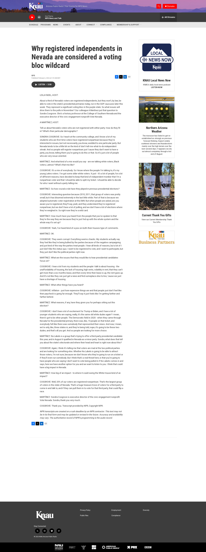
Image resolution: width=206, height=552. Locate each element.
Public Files (84, 515)
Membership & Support (128, 25)
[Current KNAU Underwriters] (156, 237)
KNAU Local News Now (156, 80)
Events (66, 25)
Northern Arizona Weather (156, 129)
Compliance (106, 25)
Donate (171, 6)
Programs (46, 25)
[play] (32, 17)
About (78, 25)
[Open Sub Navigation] (60, 25)
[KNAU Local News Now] (156, 57)
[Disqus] (103, 469)
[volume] (39, 17)
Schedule (33, 25)
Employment (116, 510)
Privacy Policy (85, 510)
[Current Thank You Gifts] (156, 186)
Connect (91, 25)
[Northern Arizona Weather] (156, 109)
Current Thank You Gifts (156, 215)
